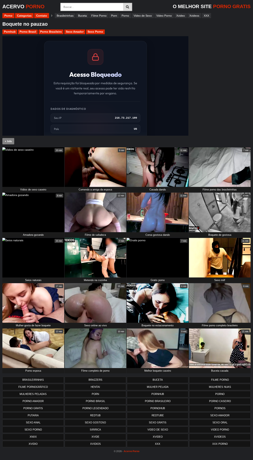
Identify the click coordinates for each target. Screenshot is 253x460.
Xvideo (180, 15)
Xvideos (194, 15)
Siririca (95, 429)
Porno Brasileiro (51, 31)
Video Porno (164, 15)
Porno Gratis (33, 408)
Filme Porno (99, 15)
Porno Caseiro (220, 401)
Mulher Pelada (158, 386)
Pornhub (10, 31)
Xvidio (33, 443)
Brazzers (95, 379)
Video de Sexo (143, 15)
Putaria (33, 415)
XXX (206, 15)
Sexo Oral (220, 422)
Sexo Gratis (157, 422)
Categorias (24, 15)
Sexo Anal (33, 422)
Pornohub (157, 408)
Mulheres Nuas (220, 386)
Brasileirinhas (65, 15)
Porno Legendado (95, 408)
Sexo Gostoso (95, 422)
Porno (8, 15)
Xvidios (95, 443)
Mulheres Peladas (33, 394)
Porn (114, 15)
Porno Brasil (28, 31)
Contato (41, 15)
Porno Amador (33, 401)
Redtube (158, 415)
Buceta (82, 15)
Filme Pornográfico (33, 386)
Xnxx (33, 436)
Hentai (95, 386)
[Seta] (52, 15)
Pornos (220, 408)
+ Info (8, 141)
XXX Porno (220, 443)
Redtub (95, 415)
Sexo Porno (95, 31)
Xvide (95, 436)
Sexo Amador (75, 31)
